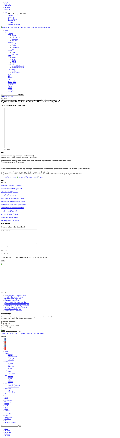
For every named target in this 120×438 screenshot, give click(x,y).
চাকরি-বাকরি (11, 64)
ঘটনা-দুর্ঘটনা (15, 40)
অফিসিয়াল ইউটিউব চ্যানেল (30, 177)
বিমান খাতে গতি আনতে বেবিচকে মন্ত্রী (13, 310)
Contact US (11, 17)
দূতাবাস (13, 59)
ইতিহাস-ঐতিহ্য (12, 83)
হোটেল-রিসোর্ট (15, 47)
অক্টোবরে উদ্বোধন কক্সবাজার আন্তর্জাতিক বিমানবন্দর (16, 304)
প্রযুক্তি (10, 88)
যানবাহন (14, 49)
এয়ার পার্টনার (11, 42)
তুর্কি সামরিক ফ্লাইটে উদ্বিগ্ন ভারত (12, 299)
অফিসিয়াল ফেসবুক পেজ (10, 177)
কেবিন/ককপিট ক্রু (16, 37)
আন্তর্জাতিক (11, 91)
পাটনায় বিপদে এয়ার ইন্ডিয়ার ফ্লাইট (12, 309)
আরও (5, 12)
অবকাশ (10, 51)
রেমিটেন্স (14, 61)
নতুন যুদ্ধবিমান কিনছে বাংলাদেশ (11, 300)
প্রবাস (9, 56)
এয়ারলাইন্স (10, 34)
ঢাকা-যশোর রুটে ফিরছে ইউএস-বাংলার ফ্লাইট (15, 295)
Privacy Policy (12, 19)
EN (9, 76)
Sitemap (10, 22)
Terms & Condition (14, 24)
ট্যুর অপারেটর (15, 54)
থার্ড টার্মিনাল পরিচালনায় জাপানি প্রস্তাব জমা (14, 297)
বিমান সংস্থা (15, 39)
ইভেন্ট (9, 74)
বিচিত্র (9, 79)
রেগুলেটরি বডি (11, 69)
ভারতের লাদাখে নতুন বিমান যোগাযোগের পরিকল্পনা (15, 302)
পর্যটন (13, 52)
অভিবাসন (14, 62)
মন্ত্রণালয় (14, 71)
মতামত (10, 78)
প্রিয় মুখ (10, 86)
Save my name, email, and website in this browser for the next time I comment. (26, 257)
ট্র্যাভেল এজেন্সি (11, 81)
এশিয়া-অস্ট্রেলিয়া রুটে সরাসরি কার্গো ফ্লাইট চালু (15, 307)
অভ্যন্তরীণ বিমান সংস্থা (18, 66)
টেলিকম (14, 45)
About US (11, 15)
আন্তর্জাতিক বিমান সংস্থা (18, 67)
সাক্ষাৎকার (10, 84)
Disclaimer (11, 20)
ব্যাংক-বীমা (14, 44)
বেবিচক (10, 89)
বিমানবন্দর (14, 35)
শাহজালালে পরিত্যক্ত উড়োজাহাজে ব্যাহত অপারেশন (16, 305)
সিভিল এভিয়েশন (16, 72)
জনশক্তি (14, 57)
